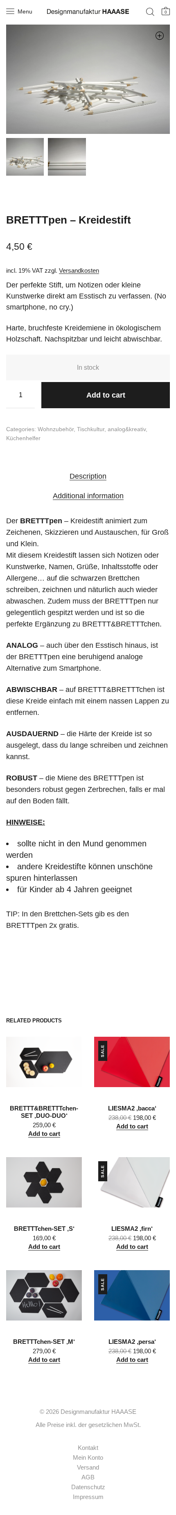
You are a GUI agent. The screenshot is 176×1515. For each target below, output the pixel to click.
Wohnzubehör (56, 429)
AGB (88, 1477)
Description (88, 476)
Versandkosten (79, 270)
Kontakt (88, 1447)
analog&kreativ (127, 429)
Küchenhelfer (23, 438)
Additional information (88, 496)
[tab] (88, 475)
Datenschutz (88, 1486)
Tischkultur (90, 429)
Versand (88, 1467)
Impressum (88, 1496)
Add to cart (105, 395)
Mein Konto (88, 1457)
